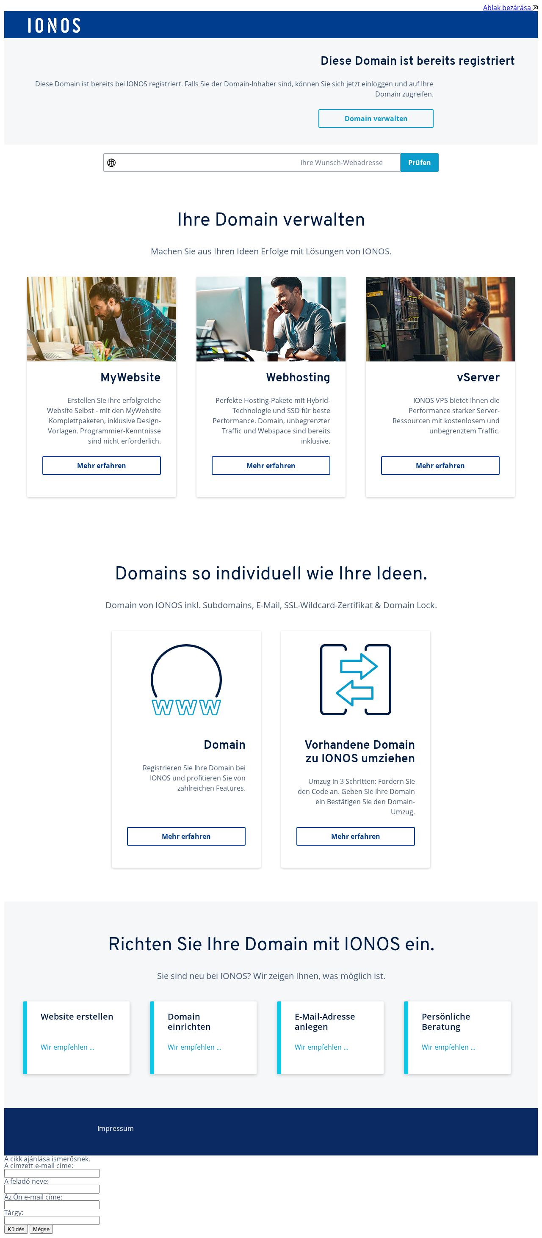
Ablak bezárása (508, 7)
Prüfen (419, 162)
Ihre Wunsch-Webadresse (342, 162)
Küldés (16, 1229)
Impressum (115, 1128)
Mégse (41, 1229)
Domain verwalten (376, 118)
